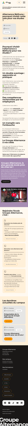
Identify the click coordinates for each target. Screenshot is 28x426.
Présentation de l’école (7, 351)
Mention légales (6, 409)
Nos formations (7, 367)
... (2, 5)
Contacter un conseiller (7, 362)
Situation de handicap (7, 361)
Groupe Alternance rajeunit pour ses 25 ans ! (14, 334)
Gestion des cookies (6, 413)
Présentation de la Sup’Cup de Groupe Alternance (12, 315)
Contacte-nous (6, 181)
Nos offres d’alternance (11, 264)
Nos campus (6, 359)
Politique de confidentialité (8, 411)
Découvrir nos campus (11, 238)
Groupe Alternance (9, 349)
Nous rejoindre (5, 354)
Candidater (4, 369)
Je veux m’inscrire (10, 290)
